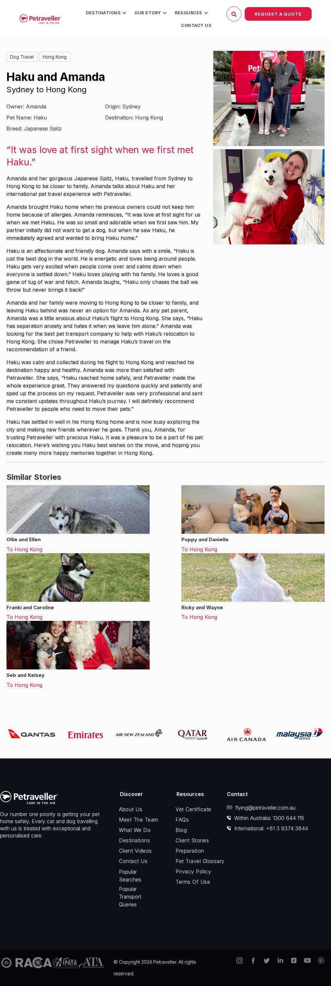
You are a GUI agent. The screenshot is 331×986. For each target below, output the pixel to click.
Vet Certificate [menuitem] (193, 809)
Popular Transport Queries (130, 897)
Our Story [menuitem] (147, 12)
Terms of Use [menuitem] (193, 882)
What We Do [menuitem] (135, 830)
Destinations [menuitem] (103, 12)
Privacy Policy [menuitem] (193, 871)
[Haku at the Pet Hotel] (269, 196)
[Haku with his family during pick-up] (269, 98)
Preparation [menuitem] (190, 850)
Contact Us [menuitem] (196, 25)
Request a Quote (278, 14)
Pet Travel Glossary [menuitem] (197, 861)
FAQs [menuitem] (182, 819)
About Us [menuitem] (130, 809)
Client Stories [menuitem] (192, 840)
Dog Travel (22, 57)
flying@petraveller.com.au (265, 807)
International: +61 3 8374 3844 (271, 828)
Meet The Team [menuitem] (138, 819)
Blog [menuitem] (181, 830)
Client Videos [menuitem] (135, 850)
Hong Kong (55, 57)
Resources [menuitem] (188, 12)
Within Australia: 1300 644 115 (269, 818)
